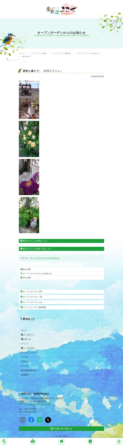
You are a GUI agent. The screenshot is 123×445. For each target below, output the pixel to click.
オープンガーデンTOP (32, 292)
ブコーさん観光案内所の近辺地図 (35, 404)
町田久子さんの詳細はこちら (35, 241)
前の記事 (27, 269)
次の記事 (27, 278)
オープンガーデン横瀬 (61, 9)
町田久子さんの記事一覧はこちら (37, 249)
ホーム (22, 53)
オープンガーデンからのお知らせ (88, 53)
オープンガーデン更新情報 (61, 53)
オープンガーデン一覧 (32, 297)
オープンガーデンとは (32, 302)
